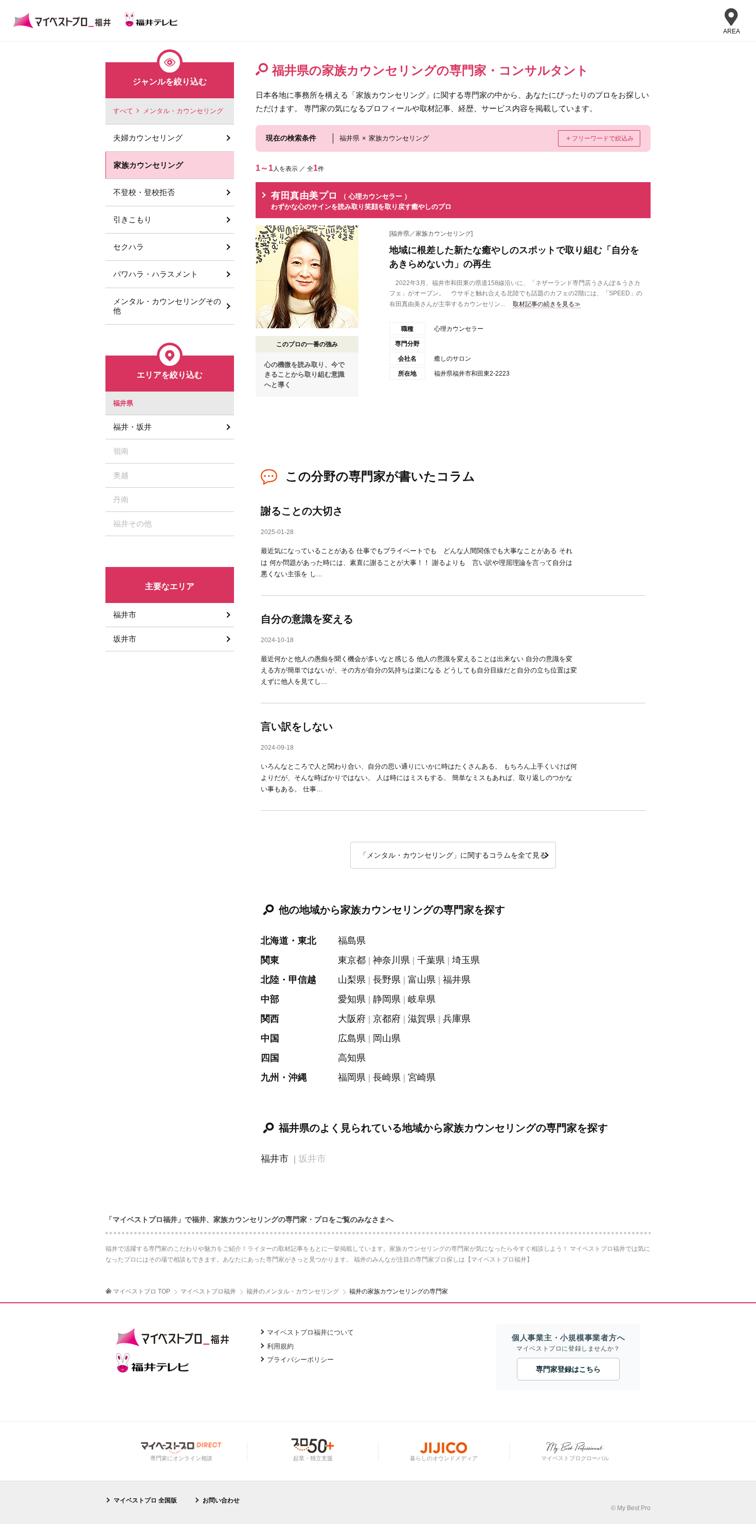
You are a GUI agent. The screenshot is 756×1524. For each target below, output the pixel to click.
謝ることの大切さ (302, 511)
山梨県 (352, 979)
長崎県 (387, 1077)
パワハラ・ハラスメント (155, 274)
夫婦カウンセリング (148, 137)
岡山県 (387, 1038)
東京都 (352, 960)
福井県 (457, 979)
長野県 (387, 979)
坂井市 (124, 638)
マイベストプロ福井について (310, 1332)
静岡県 (387, 999)
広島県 (352, 1038)
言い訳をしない (297, 726)
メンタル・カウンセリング (183, 111)
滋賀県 (422, 1019)
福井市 (275, 1159)
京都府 (387, 1019)
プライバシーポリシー (300, 1359)
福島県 (352, 940)
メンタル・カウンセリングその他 (167, 306)
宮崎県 (422, 1077)
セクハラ (128, 246)
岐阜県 (422, 999)
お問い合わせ (221, 1500)
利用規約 (280, 1346)
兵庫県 (457, 1019)
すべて (123, 111)
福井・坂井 (132, 426)
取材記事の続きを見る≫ (547, 304)
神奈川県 (391, 960)
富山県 (422, 979)
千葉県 (431, 960)
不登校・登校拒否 (144, 192)
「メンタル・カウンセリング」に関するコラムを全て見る (453, 855)
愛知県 (352, 999)
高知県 (352, 1058)
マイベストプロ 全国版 (145, 1500)
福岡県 (352, 1077)
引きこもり (132, 219)
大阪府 (352, 1019)
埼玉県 (466, 960)
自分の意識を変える (307, 619)
